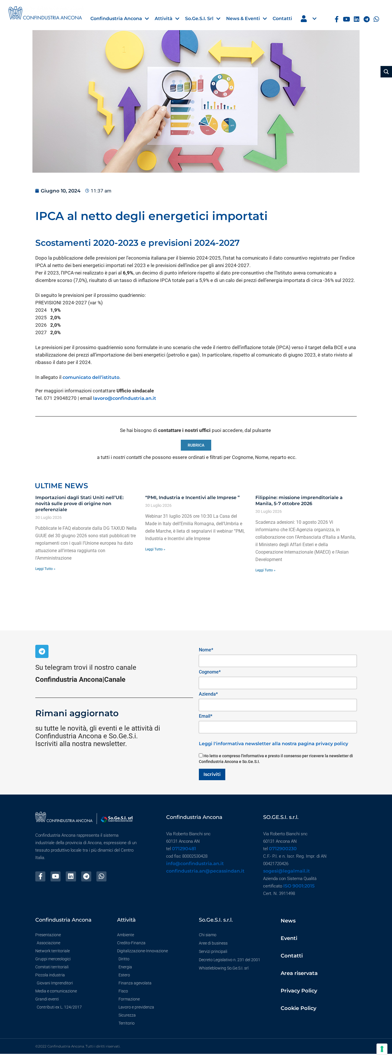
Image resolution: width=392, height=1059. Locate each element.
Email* (205, 716)
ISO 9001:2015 (299, 886)
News (288, 921)
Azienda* (208, 694)
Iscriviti (212, 774)
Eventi (289, 938)
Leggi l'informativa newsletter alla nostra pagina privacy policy (273, 743)
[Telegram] (366, 19)
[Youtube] (346, 19)
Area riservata (299, 973)
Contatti (292, 956)
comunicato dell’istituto (91, 377)
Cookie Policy (298, 1008)
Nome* (206, 650)
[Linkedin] (356, 19)
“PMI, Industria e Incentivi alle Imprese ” (192, 497)
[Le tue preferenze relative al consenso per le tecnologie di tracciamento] (382, 1049)
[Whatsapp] (376, 19)
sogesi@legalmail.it (286, 871)
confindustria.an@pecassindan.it (205, 871)
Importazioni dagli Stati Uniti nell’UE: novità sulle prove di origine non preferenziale (79, 503)
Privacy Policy (299, 991)
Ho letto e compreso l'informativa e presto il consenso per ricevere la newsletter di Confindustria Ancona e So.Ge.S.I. (276, 759)
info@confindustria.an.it (195, 863)
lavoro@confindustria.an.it (124, 398)
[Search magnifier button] (386, 71)
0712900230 (283, 848)
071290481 (184, 848)
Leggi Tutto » (45, 569)
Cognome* (210, 672)
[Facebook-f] (336, 19)
